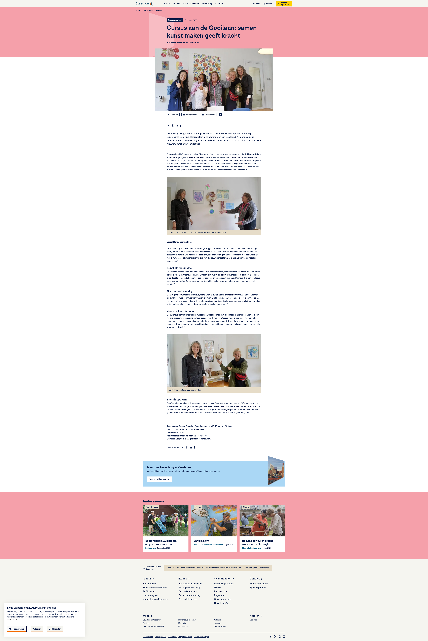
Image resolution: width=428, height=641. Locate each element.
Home (138, 10)
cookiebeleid (12, 619)
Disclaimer (172, 637)
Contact (219, 3)
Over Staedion (190, 3)
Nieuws (159, 10)
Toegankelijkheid (185, 637)
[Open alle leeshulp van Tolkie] (220, 114)
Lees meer (153, 569)
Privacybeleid (160, 637)
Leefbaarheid (194, 42)
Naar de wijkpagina (157, 479)
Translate (268, 4)
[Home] (144, 4)
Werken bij (207, 3)
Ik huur (167, 3)
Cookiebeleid (148, 637)
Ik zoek (176, 3)
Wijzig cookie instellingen (259, 568)
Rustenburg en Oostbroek (177, 42)
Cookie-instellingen (201, 637)
